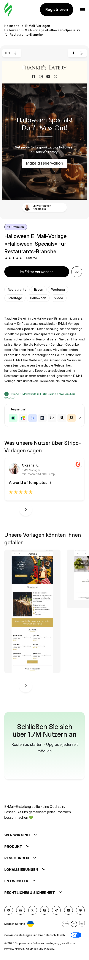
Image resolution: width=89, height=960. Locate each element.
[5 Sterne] (21, 258)
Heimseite (11, 26)
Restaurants (17, 289)
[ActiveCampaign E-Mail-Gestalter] (32, 418)
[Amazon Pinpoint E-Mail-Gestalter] (61, 418)
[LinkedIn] (20, 910)
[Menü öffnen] (82, 9)
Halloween (38, 298)
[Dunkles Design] (81, 53)
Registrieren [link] (56, 9)
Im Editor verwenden (37, 272)
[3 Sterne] (13, 258)
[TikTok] (56, 910)
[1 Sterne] (6, 258)
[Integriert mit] (79, 418)
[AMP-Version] (16, 53)
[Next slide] (25, 509)
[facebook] (8, 910)
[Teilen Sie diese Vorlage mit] (76, 271)
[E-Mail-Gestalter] (8, 10)
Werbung (58, 289)
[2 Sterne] (10, 258)
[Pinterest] (80, 910)
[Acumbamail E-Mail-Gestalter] (52, 418)
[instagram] (44, 910)
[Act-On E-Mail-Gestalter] (23, 418)
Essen (38, 289)
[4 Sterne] (17, 258)
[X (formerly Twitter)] (32, 910)
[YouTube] (68, 910)
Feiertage (15, 298)
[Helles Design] (73, 53)
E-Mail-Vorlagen (37, 26)
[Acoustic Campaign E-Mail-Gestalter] (13, 418)
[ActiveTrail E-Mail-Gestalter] (42, 418)
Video (58, 298)
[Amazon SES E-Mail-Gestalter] (71, 418)
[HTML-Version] (8, 53)
